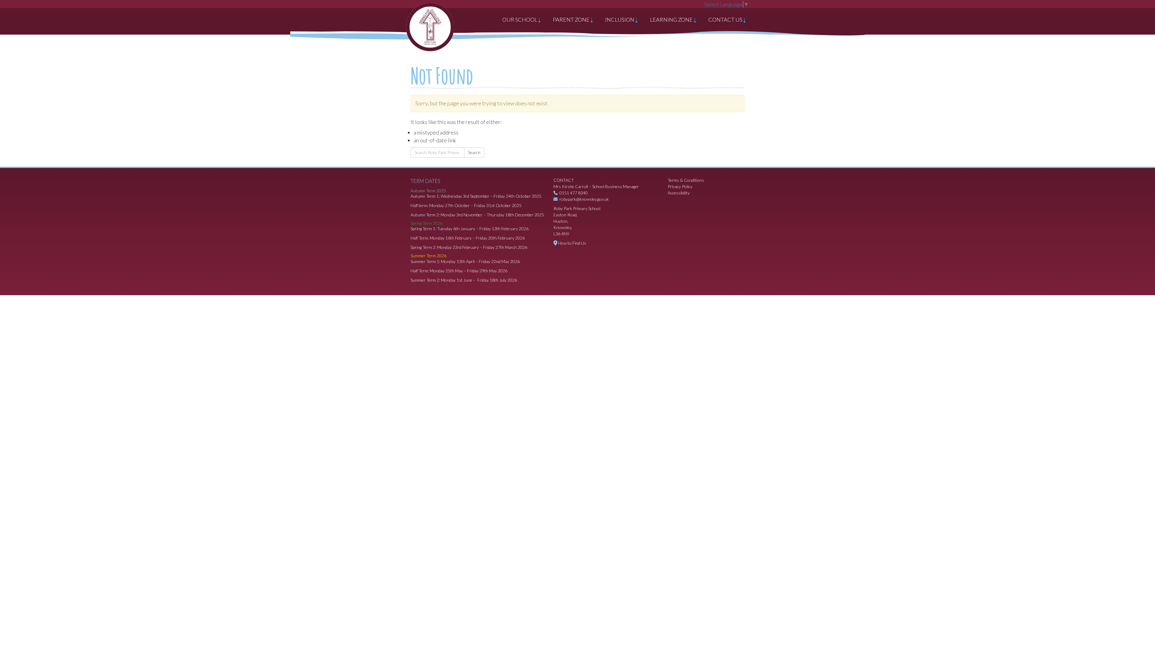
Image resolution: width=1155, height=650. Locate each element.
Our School (520, 19)
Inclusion (620, 19)
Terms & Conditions (686, 180)
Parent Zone (571, 19)
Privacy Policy (680, 186)
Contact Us (725, 19)
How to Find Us (572, 243)
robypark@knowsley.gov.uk (584, 199)
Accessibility (679, 192)
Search (474, 152)
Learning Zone (672, 19)
